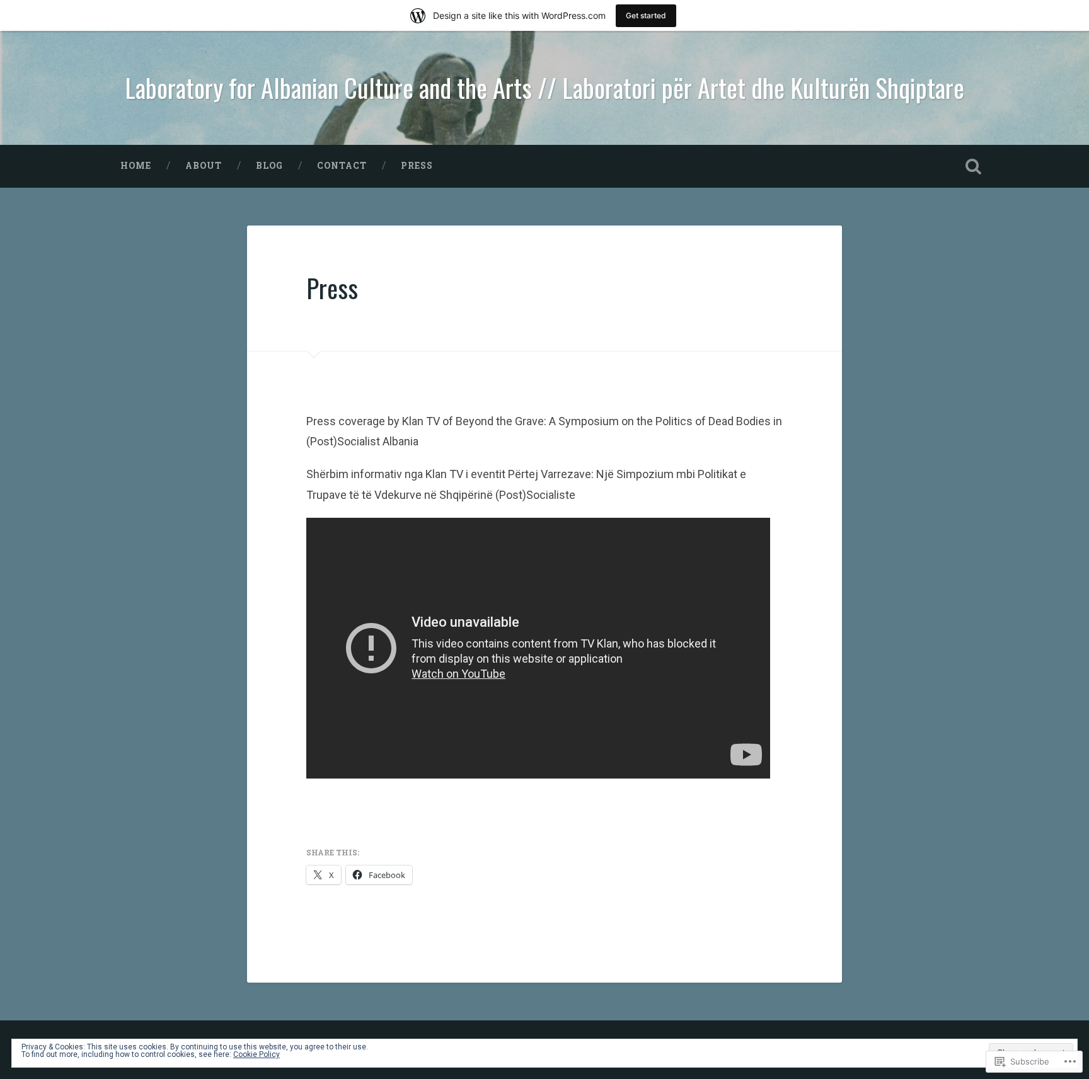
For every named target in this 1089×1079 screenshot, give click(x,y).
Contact (342, 165)
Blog (269, 165)
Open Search (973, 166)
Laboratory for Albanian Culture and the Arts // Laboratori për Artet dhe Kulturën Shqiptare (544, 87)
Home (135, 165)
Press (417, 165)
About (203, 165)
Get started (646, 15)
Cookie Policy (256, 1054)
